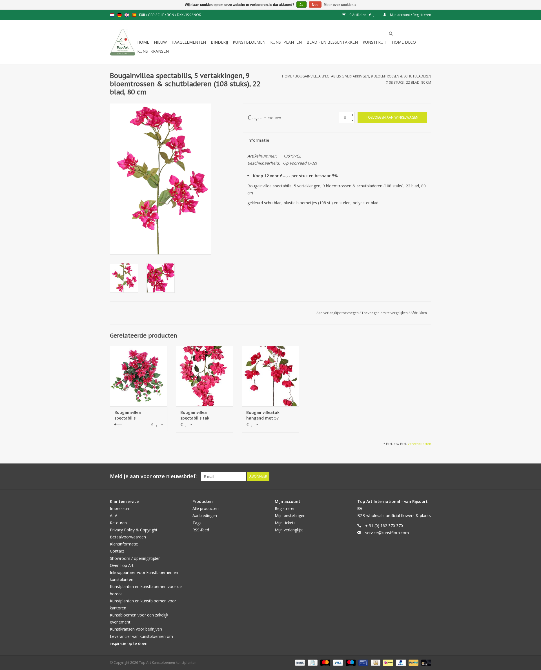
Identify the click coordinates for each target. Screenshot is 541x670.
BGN (171, 14)
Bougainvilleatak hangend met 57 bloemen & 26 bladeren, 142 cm (269, 415)
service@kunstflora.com (387, 532)
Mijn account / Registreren (410, 14)
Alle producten (205, 508)
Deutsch (119, 15)
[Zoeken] (389, 34)
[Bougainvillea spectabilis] (138, 376)
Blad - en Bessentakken (332, 42)
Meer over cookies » (340, 5)
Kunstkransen (153, 51)
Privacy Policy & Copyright (134, 530)
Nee (315, 5)
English (127, 15)
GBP (152, 14)
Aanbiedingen (204, 515)
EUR (142, 14)
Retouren (118, 522)
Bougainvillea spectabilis (127, 415)
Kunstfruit (375, 42)
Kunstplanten (286, 42)
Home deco (404, 42)
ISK (189, 14)
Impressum (120, 508)
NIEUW (160, 42)
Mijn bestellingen (290, 515)
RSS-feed (200, 530)
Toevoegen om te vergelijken (385, 312)
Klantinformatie (124, 544)
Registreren (285, 508)
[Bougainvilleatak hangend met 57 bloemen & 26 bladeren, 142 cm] (270, 376)
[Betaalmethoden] (299, 662)
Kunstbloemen (249, 42)
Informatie (258, 140)
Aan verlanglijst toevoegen (338, 312)
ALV (113, 515)
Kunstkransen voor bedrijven (136, 629)
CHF (161, 14)
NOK (197, 14)
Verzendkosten (419, 444)
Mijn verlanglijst (289, 530)
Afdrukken (419, 312)
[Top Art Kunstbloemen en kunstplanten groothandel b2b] (123, 42)
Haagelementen (189, 42)
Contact (117, 551)
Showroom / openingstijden (135, 558)
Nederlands (112, 15)
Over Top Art (122, 565)
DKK (180, 14)
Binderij (219, 42)
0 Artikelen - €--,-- (363, 14)
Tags (196, 522)
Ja (301, 5)
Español (134, 15)
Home (143, 42)
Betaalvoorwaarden (128, 537)
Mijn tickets (285, 522)
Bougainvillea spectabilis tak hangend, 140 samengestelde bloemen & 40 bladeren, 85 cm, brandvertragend (204, 415)
